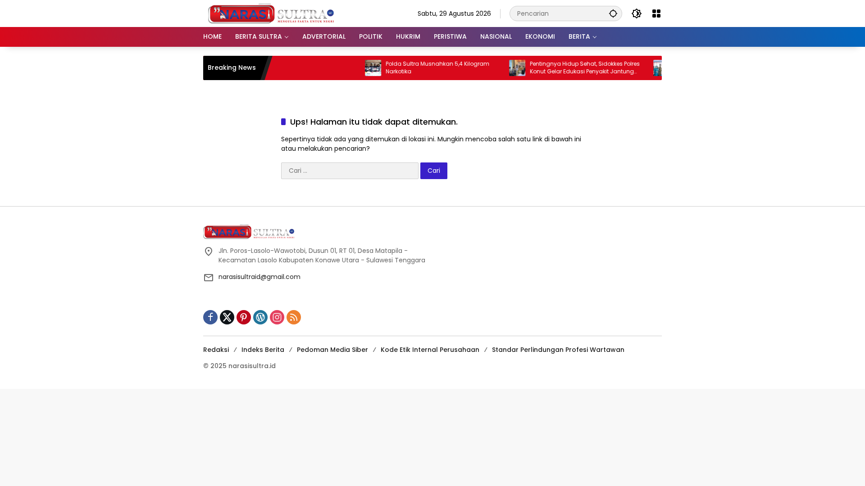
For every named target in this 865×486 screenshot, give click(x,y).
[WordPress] (260, 317)
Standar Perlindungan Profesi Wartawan (558, 349)
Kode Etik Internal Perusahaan (430, 349)
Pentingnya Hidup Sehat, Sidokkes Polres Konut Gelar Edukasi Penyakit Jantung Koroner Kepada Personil (575, 68)
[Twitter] (227, 317)
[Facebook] (210, 317)
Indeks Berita (262, 349)
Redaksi (216, 349)
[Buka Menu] (656, 13)
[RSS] (294, 317)
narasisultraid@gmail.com (259, 276)
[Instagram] (277, 317)
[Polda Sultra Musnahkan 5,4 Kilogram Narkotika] (363, 68)
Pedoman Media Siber (332, 349)
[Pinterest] (244, 317)
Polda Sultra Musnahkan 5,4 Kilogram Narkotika (427, 67)
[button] (613, 13)
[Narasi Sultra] (270, 13)
